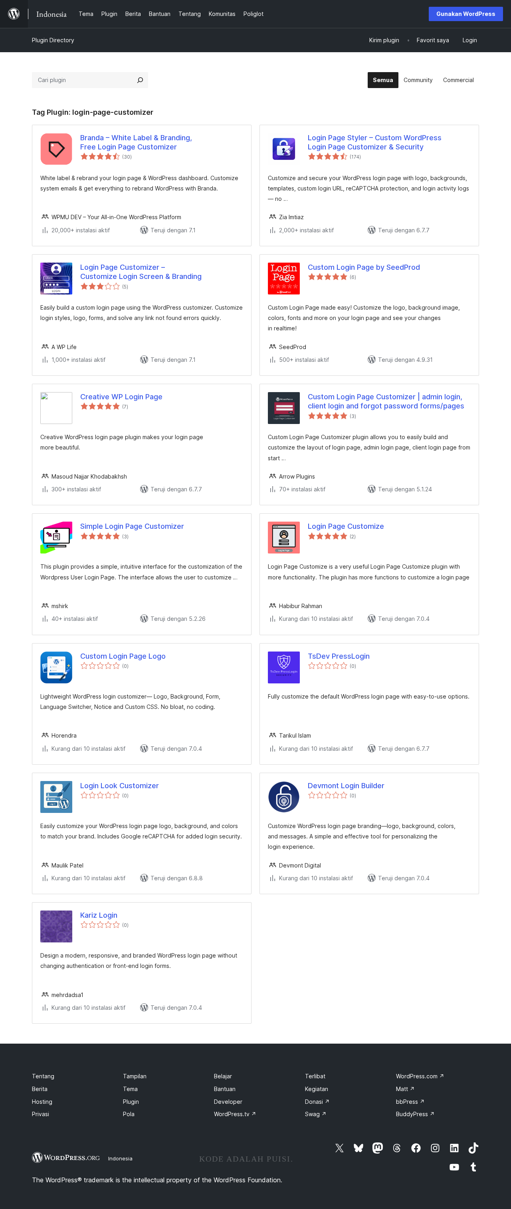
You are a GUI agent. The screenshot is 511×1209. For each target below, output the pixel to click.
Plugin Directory (53, 40)
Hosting (42, 1101)
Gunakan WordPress (465, 13)
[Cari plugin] (140, 80)
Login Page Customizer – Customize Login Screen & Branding (141, 272)
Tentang (43, 1076)
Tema (130, 1088)
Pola (129, 1114)
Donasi (317, 1101)
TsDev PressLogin (339, 656)
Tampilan (135, 1076)
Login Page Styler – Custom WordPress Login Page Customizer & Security (375, 142)
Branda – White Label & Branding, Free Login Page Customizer (136, 142)
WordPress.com (420, 1076)
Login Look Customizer (119, 785)
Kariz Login (98, 915)
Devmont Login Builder (346, 785)
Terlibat (315, 1076)
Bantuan (225, 1088)
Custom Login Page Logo (123, 656)
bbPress (410, 1101)
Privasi (40, 1114)
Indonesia (120, 1158)
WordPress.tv (235, 1114)
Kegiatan (316, 1088)
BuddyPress (415, 1114)
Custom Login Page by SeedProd (364, 267)
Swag (316, 1114)
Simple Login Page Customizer (132, 526)
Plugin (131, 1101)
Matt (405, 1088)
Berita (40, 1088)
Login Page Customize (346, 526)
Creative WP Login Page (121, 397)
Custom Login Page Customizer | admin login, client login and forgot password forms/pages (386, 401)
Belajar (223, 1076)
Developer (228, 1101)
